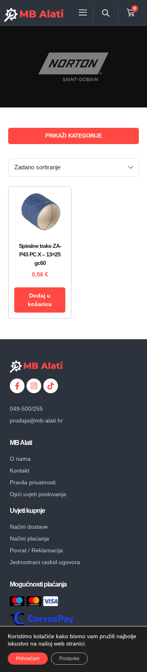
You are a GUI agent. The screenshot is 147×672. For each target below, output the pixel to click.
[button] (83, 13)
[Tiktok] (50, 386)
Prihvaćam (28, 658)
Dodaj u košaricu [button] (40, 299)
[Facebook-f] (17, 386)
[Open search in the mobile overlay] (106, 12)
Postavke (69, 658)
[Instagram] (34, 386)
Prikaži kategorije (73, 136)
